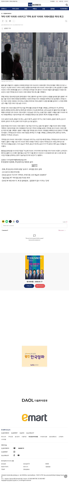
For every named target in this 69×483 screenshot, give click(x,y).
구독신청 (29, 286)
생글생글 (48, 466)
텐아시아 (25, 466)
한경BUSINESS (7, 13)
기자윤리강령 (43, 436)
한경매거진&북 (5, 1)
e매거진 (61, 1)
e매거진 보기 (40, 286)
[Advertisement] (34, 318)
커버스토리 (15, 8)
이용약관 (24, 436)
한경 (5, 433)
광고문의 (17, 436)
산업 (43, 8)
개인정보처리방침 (33, 436)
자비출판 (52, 1)
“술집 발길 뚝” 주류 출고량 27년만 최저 (16, 178)
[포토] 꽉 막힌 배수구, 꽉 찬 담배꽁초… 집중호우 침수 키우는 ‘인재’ (25, 181)
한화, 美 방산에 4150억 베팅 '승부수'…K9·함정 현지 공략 (22, 169)
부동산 (35, 8)
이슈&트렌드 (64, 8)
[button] (66, 1)
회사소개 (3, 436)
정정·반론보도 (53, 436)
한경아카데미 (4, 466)
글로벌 (52, 8)
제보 (57, 1)
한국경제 (3, 464)
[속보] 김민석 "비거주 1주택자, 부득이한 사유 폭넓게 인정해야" (24, 175)
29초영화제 (26, 469)
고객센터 (61, 436)
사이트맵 (3, 439)
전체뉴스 (4, 8)
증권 (25, 8)
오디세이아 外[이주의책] (10, 172)
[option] (34, 352)
